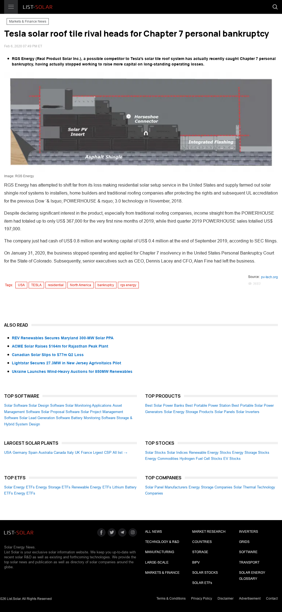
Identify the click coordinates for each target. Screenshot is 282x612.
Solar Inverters (247, 412)
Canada (60, 452)
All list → (120, 452)
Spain (32, 452)
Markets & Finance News (27, 21)
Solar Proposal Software (60, 412)
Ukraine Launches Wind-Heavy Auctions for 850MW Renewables (72, 371)
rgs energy (128, 285)
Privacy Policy (201, 598)
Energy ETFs (24, 493)
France (86, 452)
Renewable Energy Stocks (210, 452)
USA (21, 285)
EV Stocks (232, 459)
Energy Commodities (161, 459)
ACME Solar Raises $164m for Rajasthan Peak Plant (60, 346)
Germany (20, 452)
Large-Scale (157, 562)
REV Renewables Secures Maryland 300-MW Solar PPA (62, 338)
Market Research (209, 532)
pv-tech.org (269, 277)
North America (80, 285)
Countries (202, 542)
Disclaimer (226, 598)
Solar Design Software (46, 405)
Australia (46, 452)
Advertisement (250, 598)
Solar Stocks (155, 452)
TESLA (36, 285)
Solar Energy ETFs (19, 487)
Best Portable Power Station (208, 405)
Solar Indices (177, 452)
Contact (272, 598)
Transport (249, 562)
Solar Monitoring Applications (88, 405)
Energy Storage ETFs (53, 487)
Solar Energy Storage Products (188, 412)
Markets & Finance (162, 573)
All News (153, 532)
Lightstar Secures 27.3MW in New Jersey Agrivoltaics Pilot (66, 363)
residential (56, 285)
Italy (70, 452)
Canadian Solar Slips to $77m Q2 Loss (48, 355)
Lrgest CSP (102, 452)
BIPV (196, 562)
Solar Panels (225, 412)
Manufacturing (159, 552)
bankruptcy (105, 285)
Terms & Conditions (171, 598)
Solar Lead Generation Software (44, 418)
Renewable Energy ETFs (91, 487)
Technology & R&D (162, 542)
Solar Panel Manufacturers (166, 487)
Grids (244, 542)
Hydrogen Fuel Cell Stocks (201, 459)
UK (77, 452)
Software (248, 552)
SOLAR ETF (202, 583)
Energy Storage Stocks (250, 452)
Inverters (248, 532)
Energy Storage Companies (210, 487)
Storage (200, 552)
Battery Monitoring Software (93, 418)
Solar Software (16, 405)
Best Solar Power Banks (164, 405)
